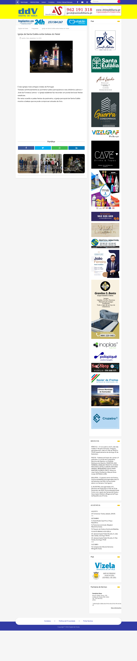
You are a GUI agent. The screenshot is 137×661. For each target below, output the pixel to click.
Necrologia (24, 2)
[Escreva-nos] (87, 2)
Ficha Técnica (88, 621)
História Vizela (34, 2)
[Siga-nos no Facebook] (77, 2)
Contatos (51, 2)
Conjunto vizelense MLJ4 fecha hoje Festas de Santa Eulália (50, 168)
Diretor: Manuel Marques (64, 2)
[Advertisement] (51, 122)
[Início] (17, 2)
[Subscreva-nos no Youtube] (82, 2)
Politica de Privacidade (67, 621)
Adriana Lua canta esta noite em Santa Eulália (73, 169)
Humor (44, 2)
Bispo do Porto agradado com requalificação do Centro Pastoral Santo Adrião (28, 168)
